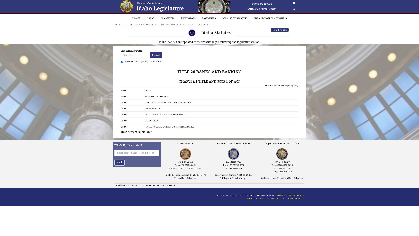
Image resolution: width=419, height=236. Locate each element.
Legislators (188, 18)
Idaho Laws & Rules (140, 24)
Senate (136, 18)
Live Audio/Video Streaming (270, 18)
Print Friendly (280, 30)
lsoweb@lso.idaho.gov (291, 178)
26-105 (124, 114)
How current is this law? (136, 132)
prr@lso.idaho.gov (186, 178)
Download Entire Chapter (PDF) (281, 85)
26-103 (124, 102)
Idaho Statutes (168, 24)
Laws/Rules (209, 18)
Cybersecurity (295, 198)
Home (118, 24)
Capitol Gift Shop (126, 185)
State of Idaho (262, 3)
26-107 (124, 126)
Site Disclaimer (255, 198)
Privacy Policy (275, 198)
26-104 (124, 108)
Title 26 (188, 24)
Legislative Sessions (234, 18)
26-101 (124, 90)
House (150, 18)
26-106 (124, 120)
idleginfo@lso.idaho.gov (235, 178)
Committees (168, 18)
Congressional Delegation (159, 185)
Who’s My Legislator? (262, 9)
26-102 (124, 96)
